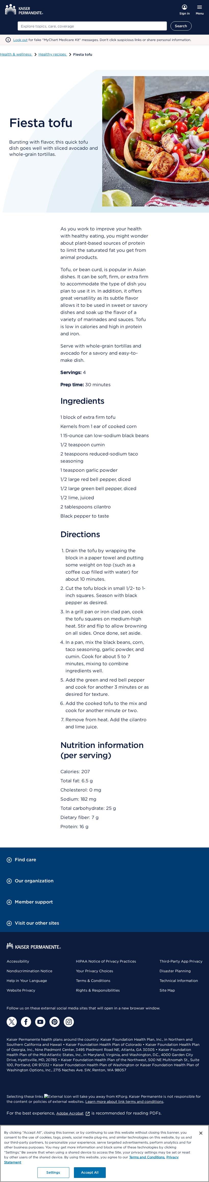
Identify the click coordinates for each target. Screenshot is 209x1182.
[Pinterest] (54, 1022)
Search (181, 26)
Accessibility (18, 961)
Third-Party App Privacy (181, 961)
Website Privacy (21, 990)
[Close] (200, 1133)
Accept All (89, 1172)
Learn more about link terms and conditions (124, 1102)
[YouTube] (40, 1022)
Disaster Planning (175, 971)
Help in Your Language (27, 981)
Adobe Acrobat (70, 1113)
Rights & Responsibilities (98, 990)
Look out (20, 40)
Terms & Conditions (93, 981)
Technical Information (179, 981)
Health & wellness (16, 54)
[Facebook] (26, 1022)
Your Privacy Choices (94, 971)
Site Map (167, 990)
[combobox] (92, 26)
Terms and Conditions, (147, 1157)
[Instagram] (69, 1022)
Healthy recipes (52, 54)
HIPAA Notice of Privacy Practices (106, 961)
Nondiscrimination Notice (29, 971)
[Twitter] (12, 1022)
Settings (53, 1172)
